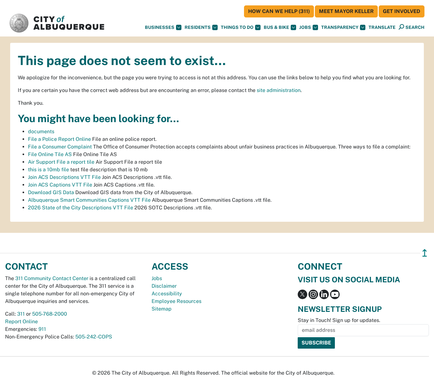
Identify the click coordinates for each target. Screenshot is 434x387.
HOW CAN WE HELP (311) (279, 11)
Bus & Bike (276, 27)
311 (21, 314)
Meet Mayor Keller (346, 11)
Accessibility (167, 294)
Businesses (159, 27)
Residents (198, 27)
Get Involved (401, 11)
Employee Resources (176, 301)
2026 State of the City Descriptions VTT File (80, 208)
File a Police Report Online (59, 139)
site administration (279, 90)
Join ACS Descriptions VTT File (64, 177)
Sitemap (162, 309)
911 (42, 329)
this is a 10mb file (48, 170)
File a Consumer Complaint (60, 147)
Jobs (305, 27)
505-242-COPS (93, 337)
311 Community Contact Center (51, 278)
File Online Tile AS (50, 154)
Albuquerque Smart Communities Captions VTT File (89, 200)
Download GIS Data (51, 192)
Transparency (339, 27)
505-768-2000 (49, 314)
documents (41, 131)
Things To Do (237, 27)
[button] (382, 27)
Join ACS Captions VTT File (60, 185)
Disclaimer (164, 286)
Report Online (21, 321)
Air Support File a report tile (61, 162)
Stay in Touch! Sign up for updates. (339, 320)
